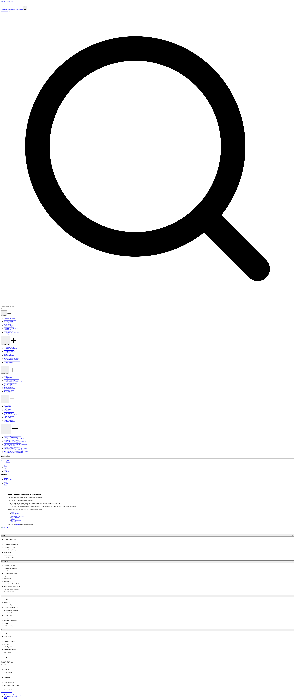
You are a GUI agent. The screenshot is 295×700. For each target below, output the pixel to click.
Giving (5, 468)
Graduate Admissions (9, 350)
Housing (6, 623)
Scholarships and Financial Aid (11, 358)
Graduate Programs (8, 321)
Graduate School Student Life (11, 380)
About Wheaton (4, 402)
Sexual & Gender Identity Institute (12, 447)
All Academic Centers (9, 557)
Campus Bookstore (8, 420)
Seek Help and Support (9, 388)
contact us (17, 524)
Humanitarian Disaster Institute (11, 440)
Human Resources (8, 674)
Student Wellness (8, 391)
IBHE (5, 698)
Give (7, 11)
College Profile (7, 407)
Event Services (7, 417)
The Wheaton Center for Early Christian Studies (15, 448)
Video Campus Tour (9, 682)
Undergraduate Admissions (10, 348)
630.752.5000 (4, 664)
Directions (6, 680)
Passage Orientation (8, 387)
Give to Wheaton (8, 413)
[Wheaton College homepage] (9, 5)
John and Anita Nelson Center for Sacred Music (15, 444)
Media (5, 485)
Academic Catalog (8, 331)
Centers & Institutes (5, 433)
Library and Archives (9, 327)
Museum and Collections (10, 649)
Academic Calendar (8, 325)
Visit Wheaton (7, 406)
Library (5, 470)
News (5, 466)
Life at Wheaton (19, 9)
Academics (3, 9)
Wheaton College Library (10, 549)
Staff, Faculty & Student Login (11, 685)
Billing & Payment (8, 362)
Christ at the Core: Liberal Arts (11, 332)
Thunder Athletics (8, 461)
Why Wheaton (7, 405)
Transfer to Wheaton (9, 355)
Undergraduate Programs (10, 320)
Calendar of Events (16, 520)
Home (12, 512)
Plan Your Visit (7, 354)
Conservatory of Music (9, 322)
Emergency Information (10, 696)
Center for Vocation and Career (11, 379)
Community (6, 483)
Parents (5, 480)
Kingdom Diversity (8, 384)
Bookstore (6, 471)
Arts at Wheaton (8, 377)
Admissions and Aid (5, 561)
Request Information (9, 352)
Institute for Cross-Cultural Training (12, 443)
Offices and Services (9, 416)
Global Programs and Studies (11, 328)
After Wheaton (7, 409)
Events (5, 467)
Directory (6, 419)
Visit (5, 11)
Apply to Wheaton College (10, 351)
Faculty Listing (7, 324)
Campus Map (7, 677)
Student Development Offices (11, 605)
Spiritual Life (7, 392)
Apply (2, 11)
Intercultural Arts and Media (10, 383)
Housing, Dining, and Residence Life (13, 381)
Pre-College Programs (9, 333)
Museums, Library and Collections (12, 414)
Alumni (5, 482)
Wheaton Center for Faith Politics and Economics (16, 451)
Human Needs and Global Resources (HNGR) (15, 441)
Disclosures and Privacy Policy (12, 694)
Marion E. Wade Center (9, 445)
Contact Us (6, 669)
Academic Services (8, 329)
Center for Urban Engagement (11, 437)
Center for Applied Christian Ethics (12, 436)
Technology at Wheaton (9, 421)
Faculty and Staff (8, 479)
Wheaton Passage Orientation (11, 610)
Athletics (6, 376)
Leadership (6, 410)
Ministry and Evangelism (10, 385)
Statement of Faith (8, 639)
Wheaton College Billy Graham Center (13, 452)
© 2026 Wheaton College (6, 692)
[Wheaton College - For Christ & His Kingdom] (10, 532)
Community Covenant (9, 412)
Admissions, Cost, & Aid (10, 347)
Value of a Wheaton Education (11, 359)
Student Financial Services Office (12, 361)
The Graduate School (9, 542)
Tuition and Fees (8, 357)
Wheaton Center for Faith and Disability (13, 450)
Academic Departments (9, 318)
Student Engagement (9, 390)
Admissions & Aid (10, 9)
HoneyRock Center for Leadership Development (15, 438)
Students (6, 478)
